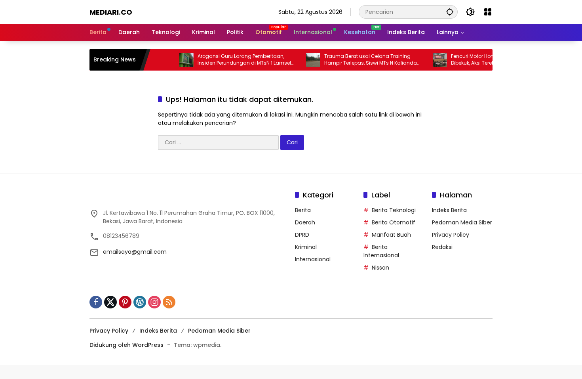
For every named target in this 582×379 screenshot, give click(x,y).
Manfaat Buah (391, 235)
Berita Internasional (381, 251)
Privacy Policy (450, 235)
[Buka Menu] (488, 12)
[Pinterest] (125, 302)
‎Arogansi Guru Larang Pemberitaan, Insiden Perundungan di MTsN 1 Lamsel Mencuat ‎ (237, 60)
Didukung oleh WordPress (126, 345)
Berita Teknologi (394, 210)
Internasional (313, 259)
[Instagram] (154, 302)
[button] (450, 11)
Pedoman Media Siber (462, 222)
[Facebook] (95, 302)
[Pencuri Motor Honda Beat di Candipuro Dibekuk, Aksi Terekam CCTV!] (433, 60)
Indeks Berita (449, 210)
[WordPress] (139, 302)
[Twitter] (110, 302)
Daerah (305, 222)
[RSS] (169, 302)
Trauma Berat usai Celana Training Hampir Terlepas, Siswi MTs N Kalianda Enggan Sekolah (363, 60)
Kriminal (306, 247)
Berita (303, 210)
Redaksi (442, 247)
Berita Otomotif (393, 222)
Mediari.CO (110, 12)
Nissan (380, 268)
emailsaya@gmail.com (135, 252)
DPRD (302, 235)
